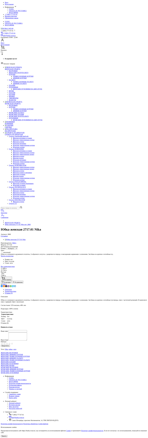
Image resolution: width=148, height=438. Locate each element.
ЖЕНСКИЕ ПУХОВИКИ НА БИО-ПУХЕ (27, 89)
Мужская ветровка (19, 194)
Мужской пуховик (19, 185)
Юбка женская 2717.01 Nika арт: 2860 (18, 224)
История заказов (14, 405)
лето (14, 349)
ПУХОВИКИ (13, 87)
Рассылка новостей (15, 408)
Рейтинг (4, 342)
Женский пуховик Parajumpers (23, 183)
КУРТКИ (12, 74)
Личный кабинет (15, 403)
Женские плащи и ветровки (22, 172)
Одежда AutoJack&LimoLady (19, 136)
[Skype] (13, 286)
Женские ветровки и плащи (22, 138)
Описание (8, 289)
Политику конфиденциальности (92, 431)
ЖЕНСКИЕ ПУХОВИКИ (10, 363)
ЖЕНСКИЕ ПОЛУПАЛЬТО (18, 73)
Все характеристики (8, 266)
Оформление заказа (11, 18)
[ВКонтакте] (2, 286)
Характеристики (10, 291)
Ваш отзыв (4, 340)
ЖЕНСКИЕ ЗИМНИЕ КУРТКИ (12, 354)
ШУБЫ (11, 91)
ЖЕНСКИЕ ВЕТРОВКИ (9, 353)
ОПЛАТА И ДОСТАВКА (18, 11)
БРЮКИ (12, 96)
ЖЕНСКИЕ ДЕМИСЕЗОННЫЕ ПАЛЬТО (15, 360)
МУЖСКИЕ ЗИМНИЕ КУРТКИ (12, 369)
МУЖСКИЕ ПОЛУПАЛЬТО (19, 116)
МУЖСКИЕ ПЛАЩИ (16, 114)
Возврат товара (14, 396)
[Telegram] (15, 286)
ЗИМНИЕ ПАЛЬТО (20, 83)
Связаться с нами (15, 394)
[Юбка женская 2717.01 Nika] (15, 239)
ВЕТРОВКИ (13, 71)
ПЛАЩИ (12, 85)
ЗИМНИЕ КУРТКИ (20, 78)
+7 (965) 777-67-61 (11, 14)
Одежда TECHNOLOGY (17, 187)
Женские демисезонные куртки (23, 140)
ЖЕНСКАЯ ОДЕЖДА (12, 223)
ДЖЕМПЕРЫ (13, 98)
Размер (3, 248)
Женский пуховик (19, 174)
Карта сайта (13, 398)
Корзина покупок (11, 16)
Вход (6, 2)
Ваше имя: (4, 331)
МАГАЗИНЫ (13, 12)
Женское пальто (18, 158)
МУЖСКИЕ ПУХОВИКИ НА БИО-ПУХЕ (27, 120)
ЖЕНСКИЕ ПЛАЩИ (8, 362)
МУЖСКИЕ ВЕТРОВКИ (9, 367)
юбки (10, 349)
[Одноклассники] (4, 286)
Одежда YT (13, 203)
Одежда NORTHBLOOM (17, 165)
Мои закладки (14, 407)
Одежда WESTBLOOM (17, 200)
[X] (6, 286)
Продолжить (5, 346)
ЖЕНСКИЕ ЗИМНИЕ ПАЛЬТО (12, 358)
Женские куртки (18, 142)
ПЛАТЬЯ (12, 92)
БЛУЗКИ (12, 94)
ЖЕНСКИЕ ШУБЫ (7, 365)
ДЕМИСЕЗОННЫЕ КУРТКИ (23, 76)
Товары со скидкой (15, 389)
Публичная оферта (15, 385)
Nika (6, 349)
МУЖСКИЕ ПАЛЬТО (16, 112)
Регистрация (9, 4)
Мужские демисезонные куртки (24, 145)
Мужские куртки (19, 147)
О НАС (11, 9)
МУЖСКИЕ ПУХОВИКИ (10, 373)
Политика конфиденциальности (20, 383)
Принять (4, 436)
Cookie (68, 431)
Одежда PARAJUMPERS (17, 182)
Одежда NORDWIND (16, 149)
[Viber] (8, 286)
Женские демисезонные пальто (23, 154)
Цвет (2, 250)
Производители (14, 387)
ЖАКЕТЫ (12, 100)
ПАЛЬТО (12, 80)
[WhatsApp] (10, 286)
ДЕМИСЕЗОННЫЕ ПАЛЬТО (23, 82)
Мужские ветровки (19, 143)
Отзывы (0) (9, 293)
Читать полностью (7, 256)
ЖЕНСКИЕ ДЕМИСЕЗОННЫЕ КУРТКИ (15, 356)
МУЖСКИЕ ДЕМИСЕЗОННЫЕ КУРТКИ (15, 371)
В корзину (8, 279)
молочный (6, 252)
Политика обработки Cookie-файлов (35, 424)
